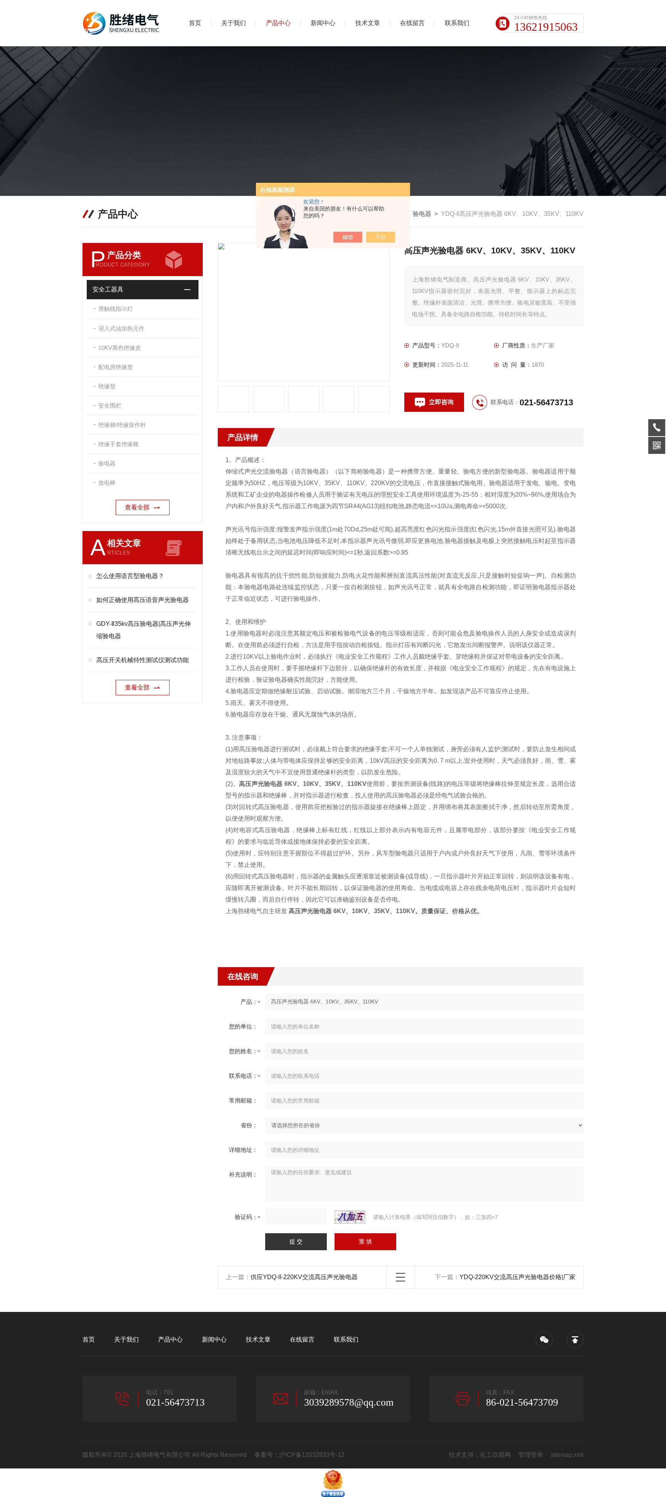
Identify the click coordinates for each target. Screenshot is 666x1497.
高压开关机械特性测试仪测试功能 (142, 660)
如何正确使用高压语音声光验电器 (142, 600)
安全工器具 (107, 289)
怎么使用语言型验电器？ (130, 576)
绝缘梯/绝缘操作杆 (122, 424)
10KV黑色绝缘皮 (119, 347)
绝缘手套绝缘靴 (118, 444)
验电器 (422, 214)
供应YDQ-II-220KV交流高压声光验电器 (304, 1277)
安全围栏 (109, 405)
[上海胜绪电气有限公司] (122, 23)
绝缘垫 (107, 386)
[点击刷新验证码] (350, 1217)
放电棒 (107, 482)
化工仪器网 (495, 1454)
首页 (195, 23)
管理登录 (530, 1454)
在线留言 (412, 23)
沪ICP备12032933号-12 (312, 1454)
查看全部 (137, 507)
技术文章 (367, 23)
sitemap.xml (567, 1454)
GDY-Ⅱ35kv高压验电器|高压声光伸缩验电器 (143, 629)
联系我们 (457, 23)
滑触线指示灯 (115, 308)
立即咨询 (441, 402)
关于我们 (233, 23)
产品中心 (278, 23)
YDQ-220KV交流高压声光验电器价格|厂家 (517, 1277)
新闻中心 (323, 23)
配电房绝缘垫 (115, 367)
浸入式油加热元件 (121, 328)
